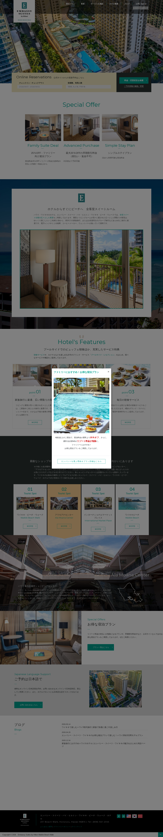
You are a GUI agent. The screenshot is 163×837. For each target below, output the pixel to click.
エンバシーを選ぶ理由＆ (81, 461)
